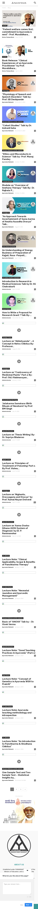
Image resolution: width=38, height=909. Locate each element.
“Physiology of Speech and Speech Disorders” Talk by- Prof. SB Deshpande (16, 97)
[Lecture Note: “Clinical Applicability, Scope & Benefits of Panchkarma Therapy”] (19, 548)
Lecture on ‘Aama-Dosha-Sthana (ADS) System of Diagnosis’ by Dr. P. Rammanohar (16, 529)
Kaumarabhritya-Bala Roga (10, 400)
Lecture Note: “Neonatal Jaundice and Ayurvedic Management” (15, 593)
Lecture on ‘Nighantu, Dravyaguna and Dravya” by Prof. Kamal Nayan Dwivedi (17, 497)
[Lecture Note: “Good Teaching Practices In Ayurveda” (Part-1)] (19, 639)
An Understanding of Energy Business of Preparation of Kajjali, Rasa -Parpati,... (17, 253)
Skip (21, 905)
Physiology (6, 90)
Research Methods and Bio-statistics (13, 122)
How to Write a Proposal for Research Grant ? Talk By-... (17, 313)
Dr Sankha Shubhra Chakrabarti (11, 277)
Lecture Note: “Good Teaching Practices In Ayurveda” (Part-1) (18, 651)
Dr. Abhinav (6, 555)
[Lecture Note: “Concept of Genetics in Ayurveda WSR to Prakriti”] (19, 668)
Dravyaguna (6, 212)
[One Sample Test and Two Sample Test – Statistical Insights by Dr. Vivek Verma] (19, 761)
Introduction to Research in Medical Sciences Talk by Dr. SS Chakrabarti (19, 284)
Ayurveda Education (8, 431)
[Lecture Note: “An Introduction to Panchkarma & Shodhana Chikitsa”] (19, 730)
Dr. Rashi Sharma (7, 587)
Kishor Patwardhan (8, 37)
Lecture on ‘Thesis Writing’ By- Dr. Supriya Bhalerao (18, 435)
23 (34, 502)
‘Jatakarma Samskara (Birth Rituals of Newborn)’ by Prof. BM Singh (17, 406)
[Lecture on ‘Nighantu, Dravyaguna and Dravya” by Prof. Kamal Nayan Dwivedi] (19, 483)
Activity (5, 25)
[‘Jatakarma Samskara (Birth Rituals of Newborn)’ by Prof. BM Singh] (19, 392)
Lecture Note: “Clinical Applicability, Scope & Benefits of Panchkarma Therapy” (18, 562)
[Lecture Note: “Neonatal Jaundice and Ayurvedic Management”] (19, 579)
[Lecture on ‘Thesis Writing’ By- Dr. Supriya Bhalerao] (19, 424)
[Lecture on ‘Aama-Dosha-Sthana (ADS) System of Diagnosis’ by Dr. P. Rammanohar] (19, 514)
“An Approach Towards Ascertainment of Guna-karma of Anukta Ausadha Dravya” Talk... (18, 220)
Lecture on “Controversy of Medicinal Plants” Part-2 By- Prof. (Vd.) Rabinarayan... (17, 375)
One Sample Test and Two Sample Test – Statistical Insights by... (16, 775)
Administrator (6, 289)
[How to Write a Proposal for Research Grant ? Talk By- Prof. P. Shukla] (19, 301)
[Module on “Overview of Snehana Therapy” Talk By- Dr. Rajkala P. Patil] (19, 174)
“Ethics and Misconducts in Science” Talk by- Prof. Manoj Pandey (17, 156)
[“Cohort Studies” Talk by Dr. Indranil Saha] (19, 114)
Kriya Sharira (6, 675)
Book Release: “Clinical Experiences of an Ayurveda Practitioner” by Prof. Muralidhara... (17, 64)
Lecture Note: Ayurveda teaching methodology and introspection (16, 713)
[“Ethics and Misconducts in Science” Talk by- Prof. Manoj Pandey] (19, 143)
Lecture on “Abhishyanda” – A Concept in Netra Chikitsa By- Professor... (18, 344)
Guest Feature (6, 309)
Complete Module (7, 181)
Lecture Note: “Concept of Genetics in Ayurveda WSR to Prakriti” (18, 681)
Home (4, 8)
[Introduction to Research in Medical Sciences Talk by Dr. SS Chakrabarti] (19, 270)
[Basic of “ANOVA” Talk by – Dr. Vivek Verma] (19, 611)
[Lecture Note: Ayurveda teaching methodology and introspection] (19, 699)
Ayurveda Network (8, 102)
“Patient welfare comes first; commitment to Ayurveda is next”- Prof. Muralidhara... (17, 32)
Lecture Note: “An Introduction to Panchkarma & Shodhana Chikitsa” (18, 744)
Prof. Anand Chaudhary (9, 246)
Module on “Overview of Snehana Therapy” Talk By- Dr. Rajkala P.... (18, 188)
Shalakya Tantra (7, 337)
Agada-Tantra (6, 459)
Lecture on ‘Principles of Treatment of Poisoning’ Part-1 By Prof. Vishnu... (18, 466)
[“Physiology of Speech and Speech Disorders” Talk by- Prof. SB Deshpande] (19, 83)
